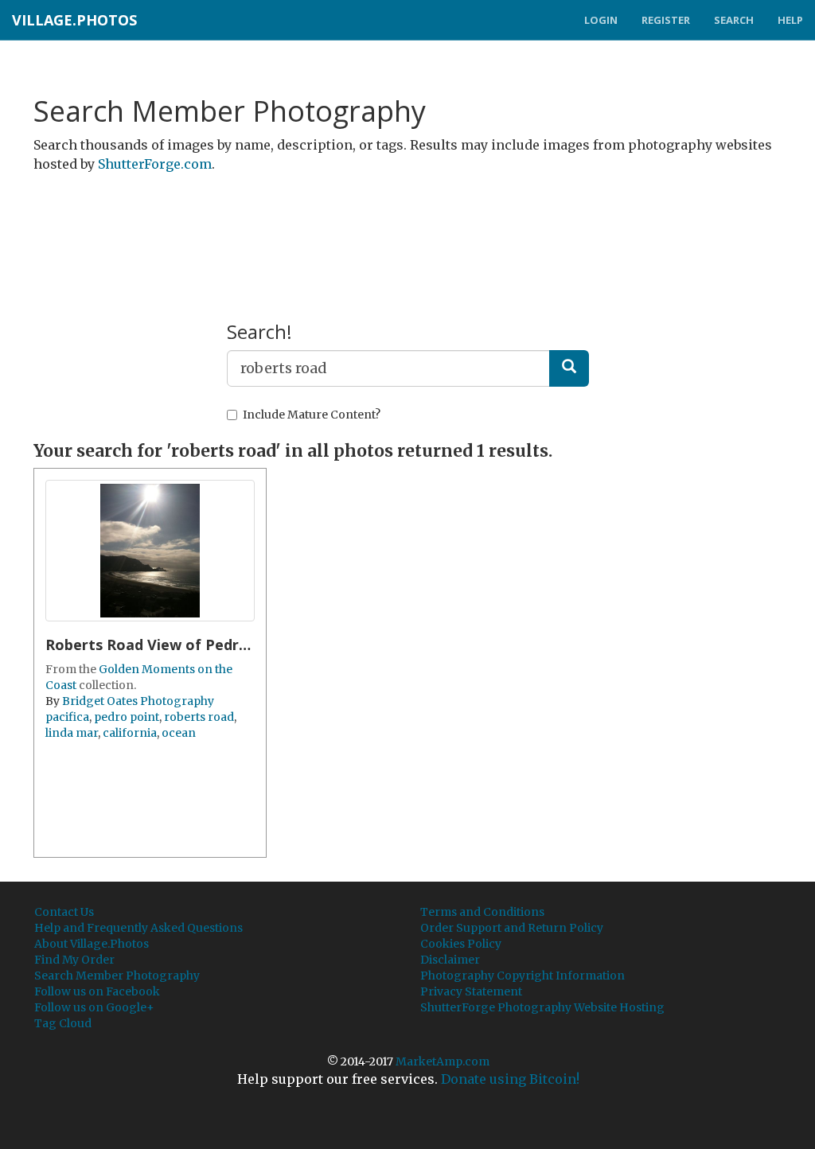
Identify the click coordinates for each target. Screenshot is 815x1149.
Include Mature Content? (311, 414)
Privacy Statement (471, 991)
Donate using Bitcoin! (510, 1079)
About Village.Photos (91, 944)
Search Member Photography (117, 975)
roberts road (199, 717)
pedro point (126, 717)
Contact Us (64, 912)
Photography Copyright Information (522, 975)
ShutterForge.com (155, 164)
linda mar (71, 733)
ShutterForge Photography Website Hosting (542, 1007)
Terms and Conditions (482, 912)
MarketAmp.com (442, 1061)
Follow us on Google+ (94, 1007)
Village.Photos (74, 19)
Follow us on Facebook (97, 991)
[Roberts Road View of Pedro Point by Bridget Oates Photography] (150, 550)
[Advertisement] (407, 225)
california (130, 733)
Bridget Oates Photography (138, 701)
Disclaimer (450, 959)
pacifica (67, 717)
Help (790, 20)
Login (601, 20)
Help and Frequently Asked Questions (138, 928)
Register (665, 20)
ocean (179, 733)
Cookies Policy (460, 944)
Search (734, 20)
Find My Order (74, 959)
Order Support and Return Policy (511, 928)
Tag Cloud (63, 1023)
